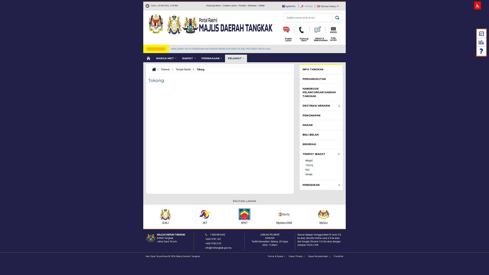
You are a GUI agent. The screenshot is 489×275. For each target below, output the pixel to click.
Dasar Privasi (295, 256)
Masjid (309, 160)
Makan (308, 124)
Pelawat (235, 58)
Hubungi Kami (213, 5)
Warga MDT (165, 58)
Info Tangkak (313, 69)
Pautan (242, 5)
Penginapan (311, 115)
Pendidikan (311, 184)
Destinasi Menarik (316, 105)
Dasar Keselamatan (318, 256)
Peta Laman (333, 39)
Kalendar (481, 33)
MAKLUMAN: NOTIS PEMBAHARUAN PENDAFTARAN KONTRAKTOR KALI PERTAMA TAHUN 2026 (221, 49)
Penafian (338, 256)
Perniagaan (211, 58)
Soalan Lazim (230, 5)
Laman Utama (148, 58)
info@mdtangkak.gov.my (218, 248)
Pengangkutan (314, 78)
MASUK (308, 6)
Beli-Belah (311, 134)
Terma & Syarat (275, 256)
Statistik (481, 42)
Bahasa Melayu (328, 6)
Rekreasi (309, 144)
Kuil (307, 169)
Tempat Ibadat (314, 153)
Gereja (308, 174)
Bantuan (252, 5)
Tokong (309, 165)
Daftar (262, 5)
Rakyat (188, 58)
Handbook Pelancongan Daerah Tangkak (319, 92)
